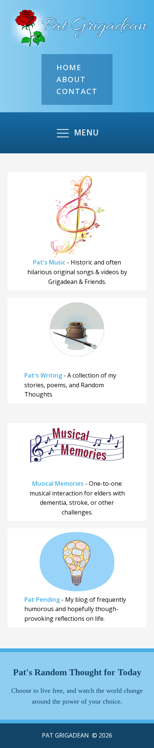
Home (68, 67)
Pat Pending (42, 599)
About (71, 79)
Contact (77, 91)
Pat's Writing (43, 375)
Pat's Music (49, 262)
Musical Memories (58, 483)
